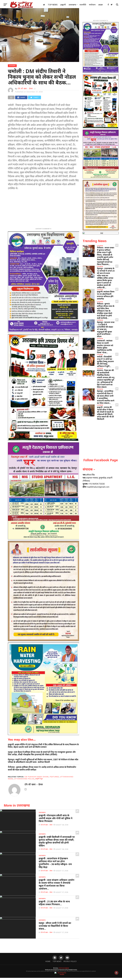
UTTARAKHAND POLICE (24, 779)
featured (54, 777)
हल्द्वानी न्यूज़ (39, 779)
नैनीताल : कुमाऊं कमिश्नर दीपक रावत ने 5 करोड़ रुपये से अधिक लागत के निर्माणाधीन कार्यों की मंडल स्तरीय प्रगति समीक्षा (42, 768)
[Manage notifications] (116, 973)
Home (47, 961)
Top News (53, 4)
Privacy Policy (70, 961)
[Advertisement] (43, 209)
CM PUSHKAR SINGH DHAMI (36, 777)
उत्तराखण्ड (72, 4)
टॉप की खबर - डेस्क (25, 88)
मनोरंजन (92, 4)
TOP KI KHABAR (64, 968)
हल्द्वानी (63, 4)
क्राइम (100, 4)
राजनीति (83, 4)
